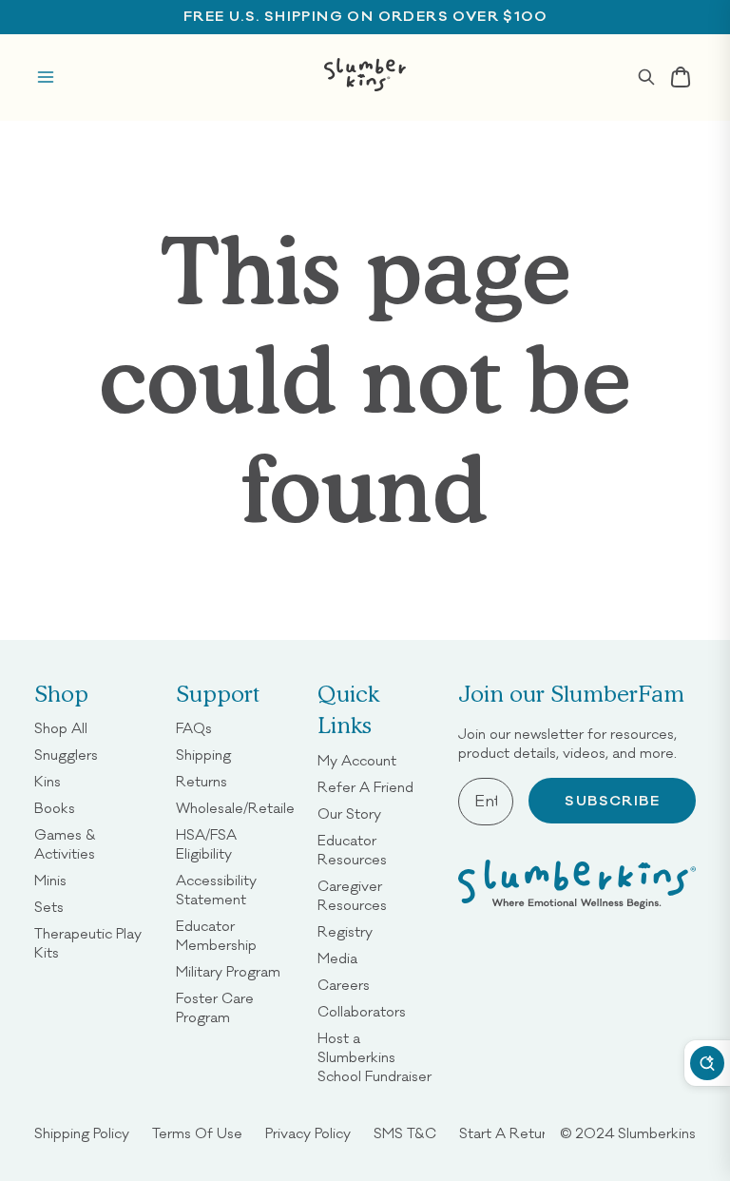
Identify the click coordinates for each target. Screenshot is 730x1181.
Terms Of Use (197, 1133)
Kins (47, 781)
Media (337, 958)
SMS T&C (405, 1133)
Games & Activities (93, 843)
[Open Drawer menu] (45, 77)
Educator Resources (376, 849)
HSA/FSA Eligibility (235, 843)
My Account (356, 760)
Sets (49, 907)
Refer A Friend (365, 787)
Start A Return (506, 1133)
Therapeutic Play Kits (93, 942)
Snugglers (66, 754)
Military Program (228, 971)
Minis (50, 880)
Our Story (349, 813)
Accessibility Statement (235, 889)
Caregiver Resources (376, 895)
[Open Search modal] (646, 77)
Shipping (203, 754)
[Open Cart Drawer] (680, 77)
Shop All (60, 728)
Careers (343, 985)
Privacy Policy (308, 1133)
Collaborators (361, 1011)
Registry (345, 931)
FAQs (194, 728)
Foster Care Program (235, 1007)
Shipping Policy (81, 1133)
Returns (201, 781)
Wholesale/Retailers (241, 808)
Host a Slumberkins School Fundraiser (376, 1057)
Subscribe (612, 800)
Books (54, 808)
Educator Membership (235, 935)
